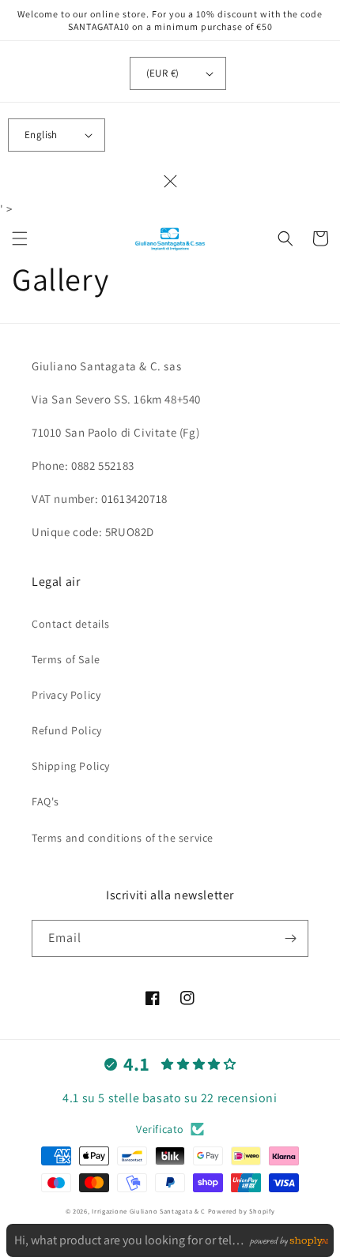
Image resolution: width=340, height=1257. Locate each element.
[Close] (170, 180)
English (41, 134)
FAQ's (45, 801)
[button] (19, 238)
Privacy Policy (66, 695)
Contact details (71, 624)
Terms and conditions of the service (122, 838)
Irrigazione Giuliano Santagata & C (149, 1210)
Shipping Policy (71, 766)
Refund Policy (67, 730)
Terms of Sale (66, 659)
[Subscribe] (290, 938)
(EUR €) (162, 73)
